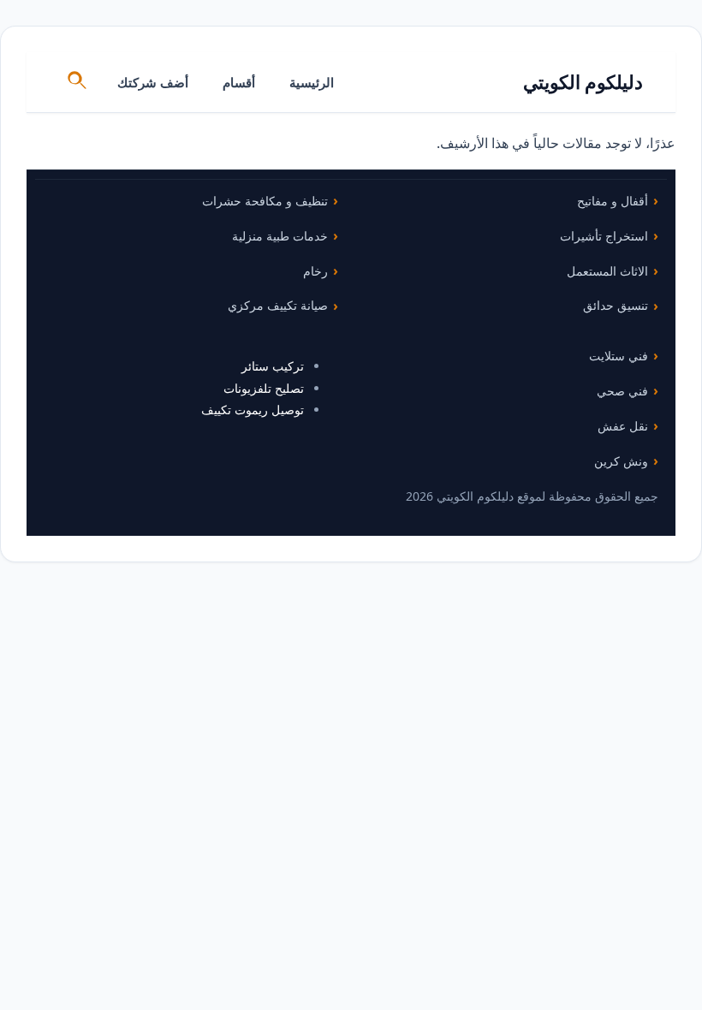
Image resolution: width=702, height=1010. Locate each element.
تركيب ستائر (272, 366)
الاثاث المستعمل (607, 271)
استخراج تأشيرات (604, 236)
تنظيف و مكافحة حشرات (265, 201)
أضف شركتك (152, 82)
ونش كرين (621, 461)
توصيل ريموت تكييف (252, 409)
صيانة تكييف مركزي (278, 305)
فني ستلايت (618, 356)
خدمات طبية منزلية (280, 236)
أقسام (239, 82)
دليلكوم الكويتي (583, 81)
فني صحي (622, 391)
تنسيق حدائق (615, 305)
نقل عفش (623, 426)
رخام (315, 271)
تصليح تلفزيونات (263, 388)
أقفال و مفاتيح (612, 201)
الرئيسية (311, 82)
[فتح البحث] (78, 82)
